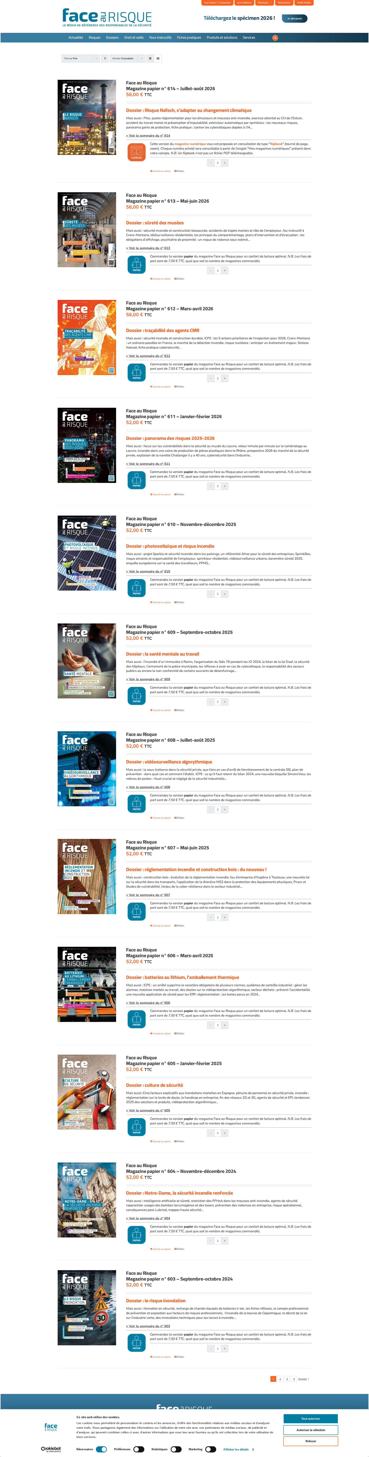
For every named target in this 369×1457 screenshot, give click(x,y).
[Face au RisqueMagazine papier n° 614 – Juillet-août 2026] (87, 117)
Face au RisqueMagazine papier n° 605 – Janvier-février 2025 (174, 1060)
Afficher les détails (236, 1449)
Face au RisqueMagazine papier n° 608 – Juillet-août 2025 (170, 737)
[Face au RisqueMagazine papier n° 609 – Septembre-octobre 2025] (87, 660)
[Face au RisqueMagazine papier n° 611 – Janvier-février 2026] (87, 445)
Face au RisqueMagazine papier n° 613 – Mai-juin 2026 (167, 198)
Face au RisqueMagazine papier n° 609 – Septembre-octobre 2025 (179, 629)
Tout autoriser (310, 1418)
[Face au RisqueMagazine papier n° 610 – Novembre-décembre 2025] (87, 553)
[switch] (138, 1449)
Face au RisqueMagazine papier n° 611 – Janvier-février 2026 (174, 413)
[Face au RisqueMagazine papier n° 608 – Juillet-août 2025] (87, 768)
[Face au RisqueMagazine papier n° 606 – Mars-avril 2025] (87, 984)
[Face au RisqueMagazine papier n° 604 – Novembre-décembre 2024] (87, 1199)
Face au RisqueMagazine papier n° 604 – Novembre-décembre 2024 (181, 1168)
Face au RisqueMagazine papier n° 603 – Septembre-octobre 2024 (179, 1275)
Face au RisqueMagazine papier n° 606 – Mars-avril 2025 (169, 952)
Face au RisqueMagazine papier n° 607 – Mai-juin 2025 (167, 844)
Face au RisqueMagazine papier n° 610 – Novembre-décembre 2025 (181, 521)
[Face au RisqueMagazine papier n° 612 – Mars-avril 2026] (87, 337)
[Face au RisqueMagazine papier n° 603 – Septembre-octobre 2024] (87, 1307)
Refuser (311, 1441)
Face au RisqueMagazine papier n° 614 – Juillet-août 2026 (170, 85)
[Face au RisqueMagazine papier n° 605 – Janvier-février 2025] (87, 1092)
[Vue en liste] (158, 58)
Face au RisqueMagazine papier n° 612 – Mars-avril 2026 (169, 305)
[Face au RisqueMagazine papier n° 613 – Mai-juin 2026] (87, 229)
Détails (180, 171)
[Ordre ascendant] (105, 58)
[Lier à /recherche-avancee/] (275, 38)
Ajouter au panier (161, 171)
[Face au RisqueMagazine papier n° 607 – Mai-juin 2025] (87, 876)
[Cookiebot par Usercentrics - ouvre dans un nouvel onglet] (51, 1449)
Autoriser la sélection (311, 1430)
